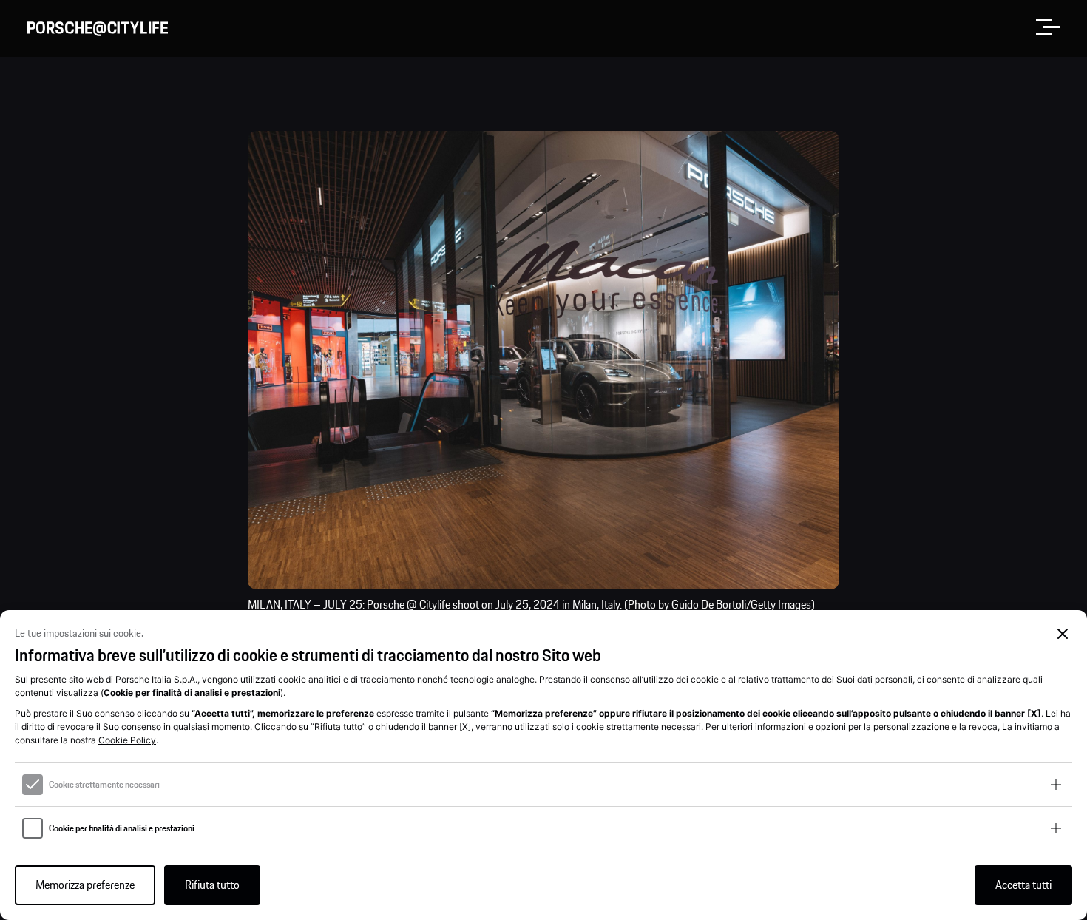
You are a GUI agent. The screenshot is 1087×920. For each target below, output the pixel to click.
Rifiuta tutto (212, 885)
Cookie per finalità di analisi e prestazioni (121, 828)
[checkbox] (32, 784)
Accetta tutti (1023, 885)
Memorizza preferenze (85, 885)
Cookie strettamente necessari (104, 784)
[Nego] (1063, 634)
